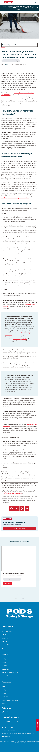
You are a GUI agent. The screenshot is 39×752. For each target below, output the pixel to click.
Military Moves (6, 676)
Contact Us (5, 638)
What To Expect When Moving (11, 700)
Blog (3, 703)
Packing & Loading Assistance (10, 672)
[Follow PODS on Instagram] (7, 712)
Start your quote (19, 528)
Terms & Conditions (8, 731)
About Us (4, 641)
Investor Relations (7, 645)
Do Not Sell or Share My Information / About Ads (18, 734)
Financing (4, 666)
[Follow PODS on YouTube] (10, 712)
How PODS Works (7, 631)
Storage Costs (6, 693)
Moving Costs (6, 690)
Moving (4, 659)
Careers (4, 634)
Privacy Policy (6, 737)
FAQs (3, 686)
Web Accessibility (8, 728)
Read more (7, 583)
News (3, 648)
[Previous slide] (16, 596)
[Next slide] (23, 596)
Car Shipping (5, 669)
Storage (4, 662)
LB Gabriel (5, 64)
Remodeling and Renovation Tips (11, 61)
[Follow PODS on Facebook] (3, 712)
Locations (5, 697)
